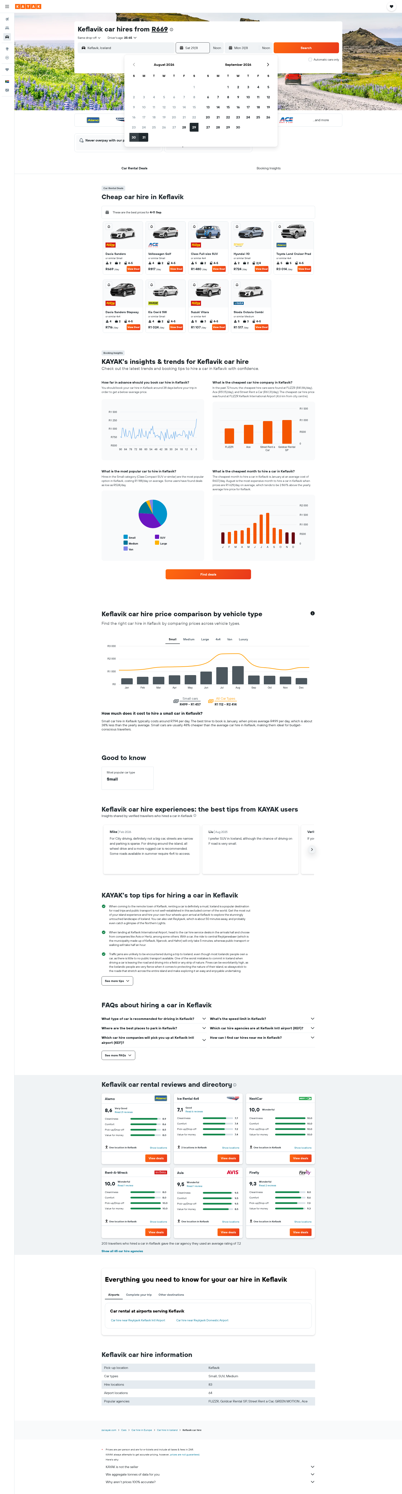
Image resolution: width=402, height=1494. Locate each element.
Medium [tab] (189, 639)
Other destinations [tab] (171, 1295)
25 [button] (154, 127)
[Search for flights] (7, 19)
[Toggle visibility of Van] (128, 548)
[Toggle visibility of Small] (129, 537)
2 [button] (134, 97)
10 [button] (144, 107)
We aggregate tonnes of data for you (133, 1474)
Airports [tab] (113, 1295)
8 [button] (194, 97)
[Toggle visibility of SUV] (160, 537)
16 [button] (133, 117)
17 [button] (143, 117)
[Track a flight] (7, 57)
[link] (208, 574)
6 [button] (174, 97)
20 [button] (174, 117)
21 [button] (184, 117)
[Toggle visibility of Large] (161, 543)
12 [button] (164, 107)
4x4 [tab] (218, 639)
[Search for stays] (7, 28)
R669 (160, 29)
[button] (7, 6)
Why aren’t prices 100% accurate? (131, 1482)
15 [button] (194, 107)
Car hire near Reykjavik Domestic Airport (202, 1320)
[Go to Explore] (7, 49)
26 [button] (164, 127)
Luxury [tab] (243, 639)
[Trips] (7, 69)
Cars (123, 1430)
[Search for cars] (7, 37)
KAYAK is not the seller (122, 1467)
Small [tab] (173, 639)
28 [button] (184, 127)
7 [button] (184, 97)
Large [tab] (205, 639)
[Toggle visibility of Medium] (131, 543)
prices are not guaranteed (184, 1454)
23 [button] (134, 127)
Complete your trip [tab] (139, 1295)
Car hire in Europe (141, 1430)
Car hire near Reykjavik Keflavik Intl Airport (138, 1320)
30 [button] (134, 137)
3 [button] (144, 97)
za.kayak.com (109, 1430)
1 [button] (194, 87)
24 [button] (144, 127)
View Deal (133, 268)
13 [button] (174, 107)
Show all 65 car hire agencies (122, 1251)
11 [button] (154, 107)
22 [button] (194, 117)
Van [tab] (229, 639)
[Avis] (233, 1172)
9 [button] (134, 107)
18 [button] (154, 117)
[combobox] (89, 38)
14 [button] (184, 107)
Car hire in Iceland (167, 1430)
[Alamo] (161, 1098)
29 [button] (194, 127)
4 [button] (154, 97)
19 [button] (164, 117)
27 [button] (174, 127)
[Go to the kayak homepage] (28, 6)
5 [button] (164, 97)
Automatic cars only (326, 59)
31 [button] (144, 137)
